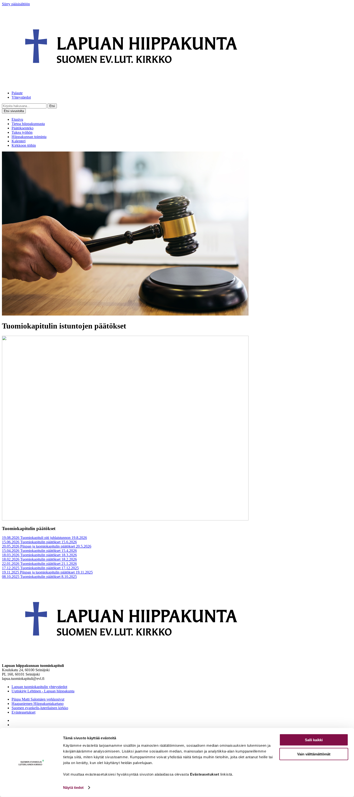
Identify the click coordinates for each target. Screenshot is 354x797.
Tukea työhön (22, 132)
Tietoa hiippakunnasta (28, 124)
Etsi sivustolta (14, 111)
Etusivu (17, 119)
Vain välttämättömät (313, 754)
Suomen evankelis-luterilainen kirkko (40, 708)
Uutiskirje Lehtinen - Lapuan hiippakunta (43, 691)
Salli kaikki (314, 740)
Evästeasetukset (23, 712)
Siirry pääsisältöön (16, 4)
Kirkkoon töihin (24, 145)
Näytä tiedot (73, 787)
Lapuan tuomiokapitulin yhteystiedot (39, 687)
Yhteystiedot (21, 97)
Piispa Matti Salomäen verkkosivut (38, 699)
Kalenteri (19, 141)
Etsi (52, 106)
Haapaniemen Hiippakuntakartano (38, 704)
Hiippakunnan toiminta (29, 137)
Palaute (17, 93)
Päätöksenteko (22, 128)
